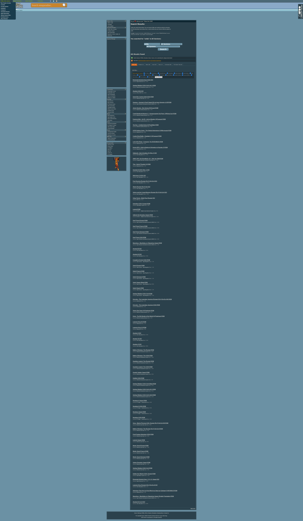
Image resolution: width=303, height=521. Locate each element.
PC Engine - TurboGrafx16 (142, 402)
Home (135, 513)
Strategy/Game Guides (112, 131)
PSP (137, 199)
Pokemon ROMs (111, 112)
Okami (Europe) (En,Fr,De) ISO (141, 186)
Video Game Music (111, 32)
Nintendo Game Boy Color (142, 424)
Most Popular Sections (6, 3)
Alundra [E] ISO (137, 248)
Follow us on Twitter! (111, 97)
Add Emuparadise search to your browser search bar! (149, 60)
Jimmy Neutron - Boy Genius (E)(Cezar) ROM (145, 108)
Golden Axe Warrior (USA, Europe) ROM (144, 473)
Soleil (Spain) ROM (138, 288)
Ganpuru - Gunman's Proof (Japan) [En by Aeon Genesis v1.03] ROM (152, 102)
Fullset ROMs (148, 75)
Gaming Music (160, 513)
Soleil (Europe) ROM (138, 265)
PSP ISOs (162, 75)
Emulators (154, 513)
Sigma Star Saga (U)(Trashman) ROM (143, 310)
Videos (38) (148, 64)
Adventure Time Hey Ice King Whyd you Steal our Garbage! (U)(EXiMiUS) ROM (155, 490)
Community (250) (168, 64)
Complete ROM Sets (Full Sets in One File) (145, 160)
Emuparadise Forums (112, 91)
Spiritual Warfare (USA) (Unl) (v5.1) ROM (144, 389)
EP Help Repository (111, 139)
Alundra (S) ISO (137, 338)
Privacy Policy (110, 146)
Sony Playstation (140, 154)
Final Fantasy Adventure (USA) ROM (143, 434)
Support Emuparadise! (112, 138)
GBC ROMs (151, 77)
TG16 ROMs (143, 77)
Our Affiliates (110, 147)
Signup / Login (110, 22)
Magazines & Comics (112, 134)
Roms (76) (134, 64)
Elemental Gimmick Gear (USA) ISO (143, 80)
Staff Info (109, 151)
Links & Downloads (111, 94)
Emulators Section (111, 30)
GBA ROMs (186, 73)
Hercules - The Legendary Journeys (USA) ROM (146, 305)
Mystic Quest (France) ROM (140, 451)
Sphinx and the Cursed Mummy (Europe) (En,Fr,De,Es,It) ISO (150, 192)
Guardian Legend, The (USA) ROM (142, 367)
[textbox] (49, 5)
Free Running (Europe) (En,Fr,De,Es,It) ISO (145, 181)
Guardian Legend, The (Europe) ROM (143, 361)
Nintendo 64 (139, 301)
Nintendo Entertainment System (143, 87)
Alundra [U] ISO (137, 254)
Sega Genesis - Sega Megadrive (143, 261)
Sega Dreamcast (140, 81)
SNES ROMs (178, 73)
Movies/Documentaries (112, 123)
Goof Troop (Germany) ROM (141, 232)
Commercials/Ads (111, 128)
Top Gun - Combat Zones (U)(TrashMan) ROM (146, 125)
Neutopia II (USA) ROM (139, 406)
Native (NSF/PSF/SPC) (112, 118)
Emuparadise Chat (111, 92)
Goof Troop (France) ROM (140, 226)
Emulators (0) (141, 64)
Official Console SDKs (6, 15)
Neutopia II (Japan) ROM (140, 400)
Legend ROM (136, 209)
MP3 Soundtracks (111, 115)
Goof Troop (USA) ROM (139, 237)
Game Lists (110, 35)
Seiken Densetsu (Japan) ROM (141, 462)
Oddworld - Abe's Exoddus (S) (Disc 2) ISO (145, 153)
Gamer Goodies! (29, 1)
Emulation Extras (5, 17)
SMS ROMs (170, 75)
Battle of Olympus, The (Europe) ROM (143, 350)
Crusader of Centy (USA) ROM (141, 260)
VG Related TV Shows (112, 125)
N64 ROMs (136, 77)
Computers (3, 10)
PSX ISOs (140, 75)
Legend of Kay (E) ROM (139, 322)
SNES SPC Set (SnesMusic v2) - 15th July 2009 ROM (148, 158)
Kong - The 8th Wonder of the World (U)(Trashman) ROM (149, 316)
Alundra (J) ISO (137, 344)
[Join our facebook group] (50, 1)
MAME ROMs (178, 75)
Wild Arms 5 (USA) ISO (139, 175)
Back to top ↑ (193, 508)
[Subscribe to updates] (56, 1)
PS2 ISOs (156, 75)
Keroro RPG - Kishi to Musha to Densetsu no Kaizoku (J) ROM (150, 147)
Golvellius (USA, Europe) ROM (141, 203)
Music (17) (161, 64)
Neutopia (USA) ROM (139, 417)
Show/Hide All (159, 77)
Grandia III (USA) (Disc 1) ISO (141, 170)
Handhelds (3, 8)
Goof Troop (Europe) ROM (140, 220)
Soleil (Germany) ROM (139, 277)
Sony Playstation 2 (140, 171)
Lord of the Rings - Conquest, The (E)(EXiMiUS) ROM (148, 141)
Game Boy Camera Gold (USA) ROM (143, 96)
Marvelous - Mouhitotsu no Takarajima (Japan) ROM (147, 243)
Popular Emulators (17, 1)
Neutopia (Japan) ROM (139, 412)
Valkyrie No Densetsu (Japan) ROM (143, 215)
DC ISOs (147, 73)
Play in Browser (4, 18)
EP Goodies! (110, 154)
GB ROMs (171, 73)
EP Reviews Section (111, 104)
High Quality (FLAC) (111, 117)
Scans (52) (154, 64)
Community (40, 1)
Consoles (3, 4)
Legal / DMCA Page (163, 515)
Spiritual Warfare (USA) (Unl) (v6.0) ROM (144, 395)
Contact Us (110, 152)
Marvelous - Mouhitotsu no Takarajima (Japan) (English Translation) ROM (153, 496)
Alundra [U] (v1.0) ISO (139, 502)
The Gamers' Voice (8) (178, 64)
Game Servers (110, 100)
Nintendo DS (139, 132)
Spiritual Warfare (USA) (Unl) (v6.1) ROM (144, 85)
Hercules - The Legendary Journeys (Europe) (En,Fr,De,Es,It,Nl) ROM (152, 299)
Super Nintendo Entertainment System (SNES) (145, 104)
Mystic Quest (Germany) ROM (141, 457)
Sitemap (139, 513)
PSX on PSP (139, 92)
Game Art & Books (111, 133)
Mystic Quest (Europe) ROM (140, 445)
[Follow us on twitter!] (53, 1)
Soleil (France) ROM (138, 271)
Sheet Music (110, 120)
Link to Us (109, 149)
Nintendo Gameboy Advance (142, 109)
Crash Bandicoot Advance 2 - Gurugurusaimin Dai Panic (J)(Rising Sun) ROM (154, 113)
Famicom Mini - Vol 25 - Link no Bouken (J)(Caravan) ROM (149, 119)
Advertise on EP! (111, 144)
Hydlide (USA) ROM (138, 378)
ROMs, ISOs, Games (5, 1)
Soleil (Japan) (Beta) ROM (140, 282)
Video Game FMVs (111, 126)
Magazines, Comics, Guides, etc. (114, 34)
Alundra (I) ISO (137, 333)
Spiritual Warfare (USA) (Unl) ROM (142, 293)
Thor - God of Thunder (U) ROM (141, 164)
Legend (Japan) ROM (139, 440)
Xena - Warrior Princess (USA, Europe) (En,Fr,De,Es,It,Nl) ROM (150, 423)
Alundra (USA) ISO (138, 91)
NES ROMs (154, 73)
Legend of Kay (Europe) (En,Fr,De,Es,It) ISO (145, 485)
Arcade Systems (4, 6)
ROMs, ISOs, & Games (112, 29)
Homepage (110, 24)
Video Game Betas (5, 13)
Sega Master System (141, 205)
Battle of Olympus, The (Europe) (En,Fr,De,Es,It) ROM (148, 429)
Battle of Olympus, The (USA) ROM (143, 355)
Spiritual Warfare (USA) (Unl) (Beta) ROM (144, 383)
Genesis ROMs (187, 75)
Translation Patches (5, 11)
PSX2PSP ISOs (162, 73)
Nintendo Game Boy (140, 98)
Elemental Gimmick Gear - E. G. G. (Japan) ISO (146, 479)
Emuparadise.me (150, 517)
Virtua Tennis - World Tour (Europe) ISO (144, 198)
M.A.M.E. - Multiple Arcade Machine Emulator (145, 210)
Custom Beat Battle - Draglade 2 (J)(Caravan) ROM (147, 136)
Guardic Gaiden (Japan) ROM (141, 372)
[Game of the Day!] (300, 11)
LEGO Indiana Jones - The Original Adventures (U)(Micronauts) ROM (152, 130)
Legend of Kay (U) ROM (139, 327)
